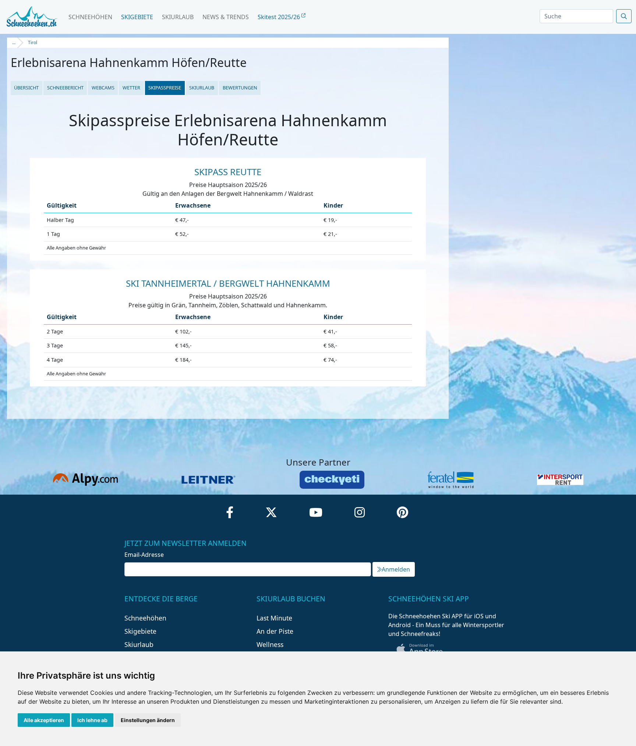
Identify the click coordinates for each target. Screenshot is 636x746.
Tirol (32, 42)
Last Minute (274, 618)
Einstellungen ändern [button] (148, 720)
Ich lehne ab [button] (92, 720)
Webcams (103, 87)
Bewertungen (240, 87)
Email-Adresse (144, 555)
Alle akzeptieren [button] (44, 720)
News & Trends (225, 17)
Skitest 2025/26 (279, 17)
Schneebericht (65, 87)
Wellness (270, 644)
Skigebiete (137, 17)
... (13, 42)
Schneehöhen (90, 17)
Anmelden (396, 569)
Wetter (131, 87)
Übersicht (26, 87)
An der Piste (275, 631)
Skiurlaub (178, 17)
